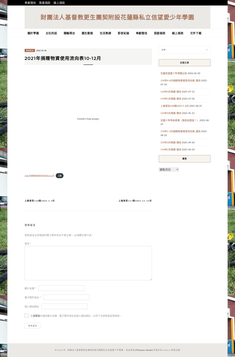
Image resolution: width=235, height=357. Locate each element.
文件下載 (196, 33)
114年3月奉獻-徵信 (171, 142)
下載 (60, 175)
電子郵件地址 (33, 297)
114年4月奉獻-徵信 (171, 113)
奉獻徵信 (30, 2)
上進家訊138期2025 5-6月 (175, 105)
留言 (28, 243)
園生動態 (87, 33)
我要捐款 (45, 2)
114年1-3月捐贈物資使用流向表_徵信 (181, 131)
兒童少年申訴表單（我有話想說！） (180, 120)
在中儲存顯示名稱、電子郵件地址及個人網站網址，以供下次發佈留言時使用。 (76, 315)
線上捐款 (59, 2)
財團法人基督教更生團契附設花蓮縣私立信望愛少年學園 (117, 17)
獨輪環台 (69, 33)
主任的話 (51, 33)
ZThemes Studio (144, 350)
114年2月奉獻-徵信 (171, 149)
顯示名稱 (30, 288)
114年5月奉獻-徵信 (171, 98)
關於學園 (33, 33)
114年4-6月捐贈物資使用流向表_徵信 (181, 80)
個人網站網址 (32, 306)
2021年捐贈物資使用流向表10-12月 (39, 175)
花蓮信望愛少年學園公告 (174, 73)
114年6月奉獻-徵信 (171, 91)
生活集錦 (105, 33)
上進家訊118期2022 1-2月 (40, 200)
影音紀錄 (123, 33)
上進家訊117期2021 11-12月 (135, 200)
